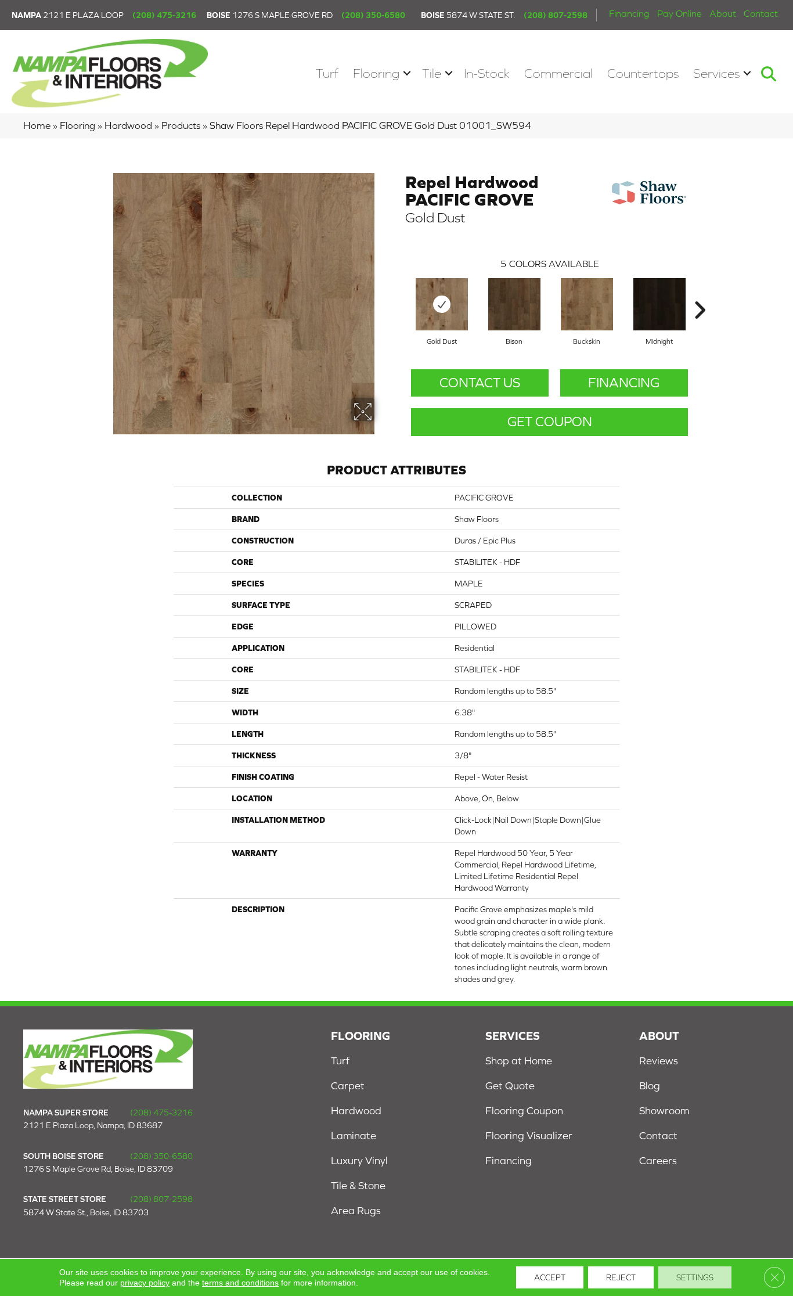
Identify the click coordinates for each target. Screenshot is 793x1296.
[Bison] (514, 304)
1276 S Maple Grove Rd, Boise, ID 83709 (98, 1168)
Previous (399, 292)
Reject (621, 1277)
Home (37, 125)
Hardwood (128, 125)
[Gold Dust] (442, 304)
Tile (431, 73)
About (722, 13)
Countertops (643, 73)
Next (699, 292)
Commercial (558, 73)
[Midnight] (659, 304)
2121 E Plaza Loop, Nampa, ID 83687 (93, 1125)
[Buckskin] (587, 304)
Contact (761, 13)
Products (180, 125)
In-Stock (487, 73)
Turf (327, 73)
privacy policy (145, 1282)
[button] (406, 73)
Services (716, 73)
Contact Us (479, 382)
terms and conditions (240, 1282)
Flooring (376, 73)
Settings (694, 1277)
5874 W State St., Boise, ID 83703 (86, 1212)
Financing (629, 13)
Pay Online (679, 13)
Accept (549, 1277)
